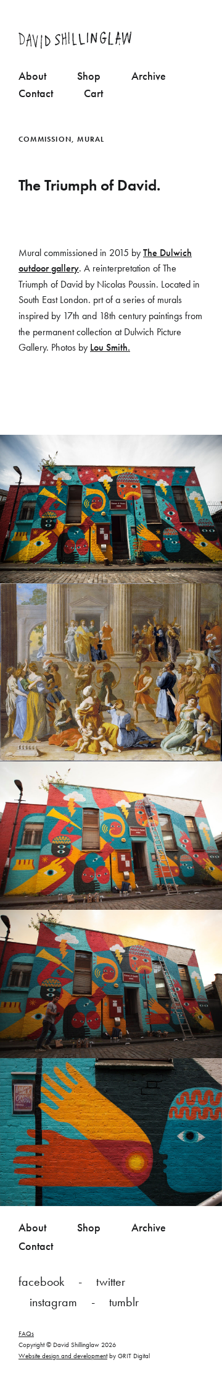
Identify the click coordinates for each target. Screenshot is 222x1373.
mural (90, 139)
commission (45, 139)
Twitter (110, 1281)
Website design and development (62, 1355)
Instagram (53, 1302)
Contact (35, 93)
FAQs (26, 1333)
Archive (148, 76)
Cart (93, 93)
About (32, 76)
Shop (89, 76)
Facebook (41, 1281)
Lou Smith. (110, 347)
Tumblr (124, 1302)
